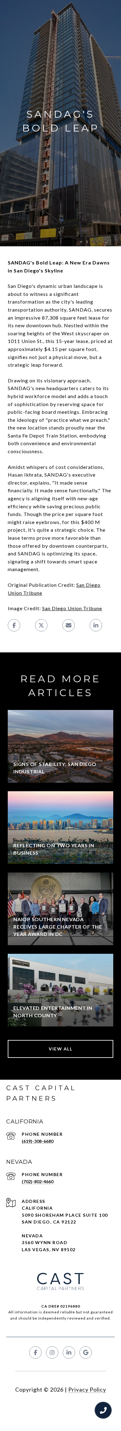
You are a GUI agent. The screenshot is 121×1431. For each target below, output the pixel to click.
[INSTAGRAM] (52, 1352)
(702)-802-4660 (37, 1181)
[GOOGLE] (85, 1352)
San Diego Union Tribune (72, 608)
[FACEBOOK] (35, 1352)
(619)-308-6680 (37, 1141)
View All (60, 1048)
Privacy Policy (87, 1389)
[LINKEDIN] (69, 1352)
